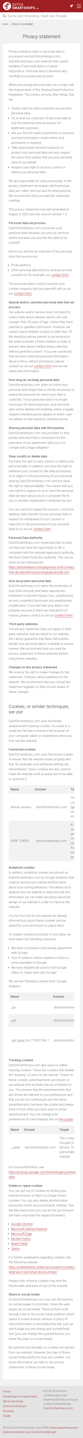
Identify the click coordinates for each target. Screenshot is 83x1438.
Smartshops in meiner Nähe (20, 1396)
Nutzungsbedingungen (63, 1427)
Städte (7, 1415)
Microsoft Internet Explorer (29, 1229)
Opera (15, 1248)
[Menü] (79, 6)
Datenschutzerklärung (16, 1432)
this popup (66, 1119)
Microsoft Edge (21, 1234)
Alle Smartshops (13, 1401)
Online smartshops (14, 1406)
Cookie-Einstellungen (44, 1432)
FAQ (45, 1427)
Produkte (8, 1411)
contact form (60, 275)
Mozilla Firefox (21, 1239)
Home (5, 24)
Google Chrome (22, 1224)
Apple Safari (19, 1243)
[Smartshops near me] (71, 6)
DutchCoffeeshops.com (58, 1408)
